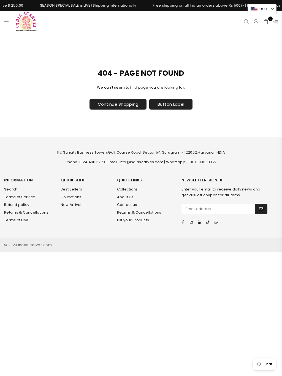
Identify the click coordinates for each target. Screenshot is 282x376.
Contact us (127, 204)
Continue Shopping (118, 104)
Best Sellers (71, 189)
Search (11, 189)
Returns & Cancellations (26, 212)
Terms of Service (19, 197)
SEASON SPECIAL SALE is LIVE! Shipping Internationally (85, 5)
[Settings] (274, 21)
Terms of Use (16, 220)
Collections (71, 197)
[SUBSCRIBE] (261, 209)
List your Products (133, 220)
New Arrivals (72, 204)
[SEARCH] (246, 21)
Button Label (171, 104)
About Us (125, 197)
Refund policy (16, 204)
